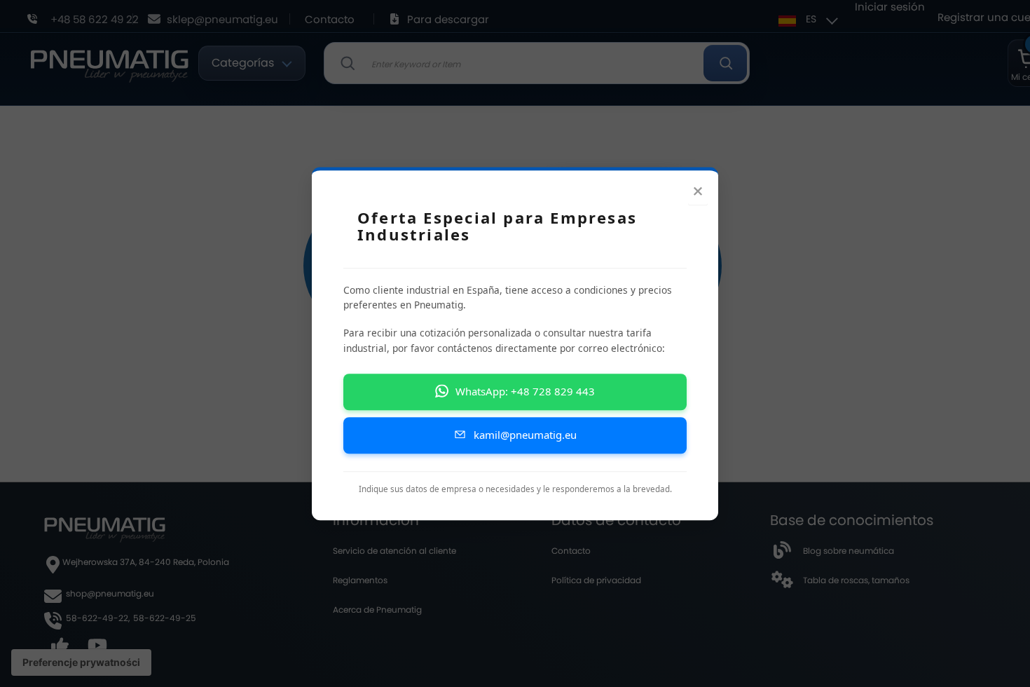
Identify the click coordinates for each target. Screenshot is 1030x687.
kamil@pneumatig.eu (525, 435)
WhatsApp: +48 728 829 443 (525, 391)
